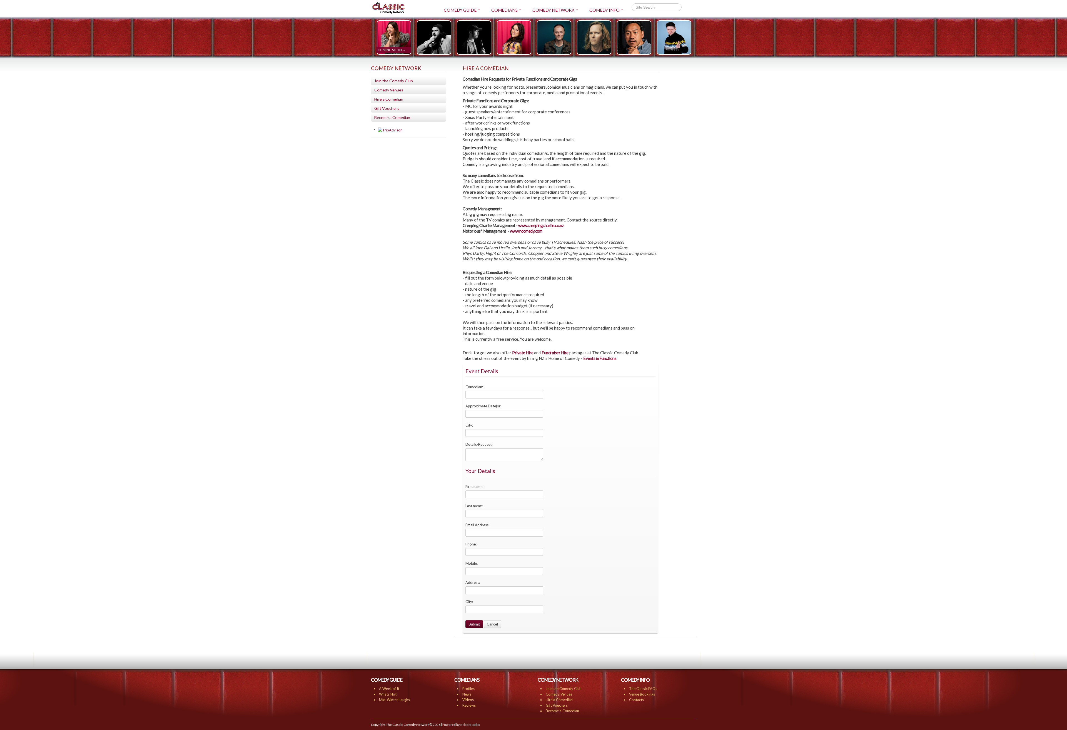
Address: (472, 582)
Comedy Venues (388, 90)
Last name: (474, 506)
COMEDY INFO (604, 10)
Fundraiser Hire (555, 352)
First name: (474, 486)
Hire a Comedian (388, 99)
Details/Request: (478, 444)
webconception (470, 724)
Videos (468, 699)
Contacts (636, 699)
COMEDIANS (504, 10)
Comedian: (474, 387)
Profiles (468, 688)
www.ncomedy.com (526, 230)
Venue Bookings (642, 694)
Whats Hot (388, 694)
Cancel (492, 624)
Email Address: (477, 525)
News (466, 694)
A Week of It (389, 688)
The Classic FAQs (643, 688)
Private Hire (522, 352)
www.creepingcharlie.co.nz (541, 225)
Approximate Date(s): (483, 406)
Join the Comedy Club (393, 80)
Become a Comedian (392, 117)
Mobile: (471, 563)
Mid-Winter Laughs (394, 699)
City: (469, 425)
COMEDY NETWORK (553, 10)
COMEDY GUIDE (460, 10)
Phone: (471, 544)
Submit (474, 624)
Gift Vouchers (386, 108)
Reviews (469, 705)
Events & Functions (599, 358)
